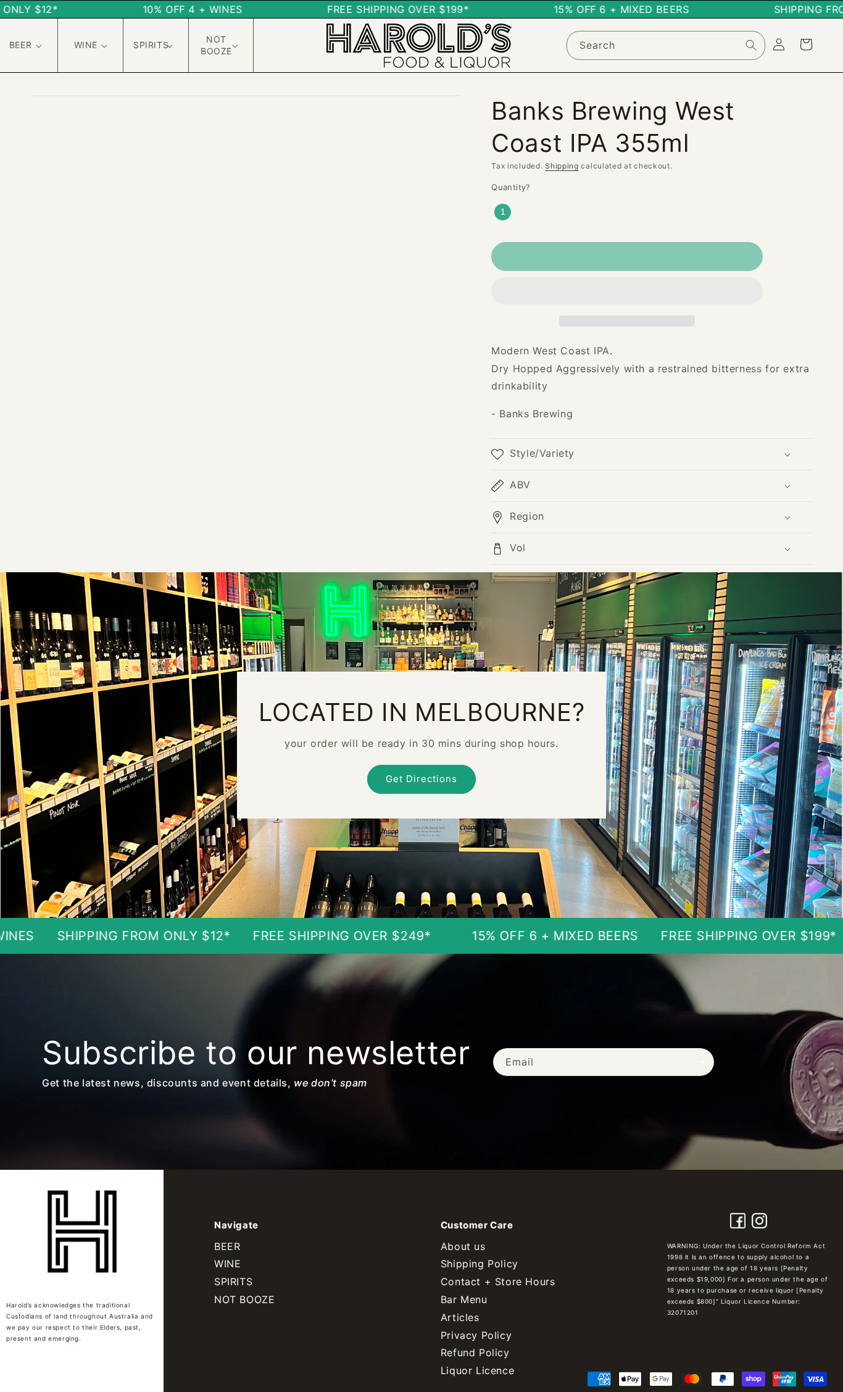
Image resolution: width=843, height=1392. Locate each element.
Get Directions (421, 779)
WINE (227, 1263)
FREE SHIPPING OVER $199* (674, 935)
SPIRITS (233, 1281)
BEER (227, 1246)
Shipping (562, 165)
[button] (627, 291)
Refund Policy (475, 1352)
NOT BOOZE (244, 1299)
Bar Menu (464, 1299)
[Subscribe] (700, 1062)
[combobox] (666, 45)
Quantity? (511, 187)
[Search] (751, 45)
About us (463, 1246)
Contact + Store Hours (498, 1281)
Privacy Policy (476, 1335)
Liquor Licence (477, 1370)
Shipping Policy (479, 1263)
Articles (460, 1317)
